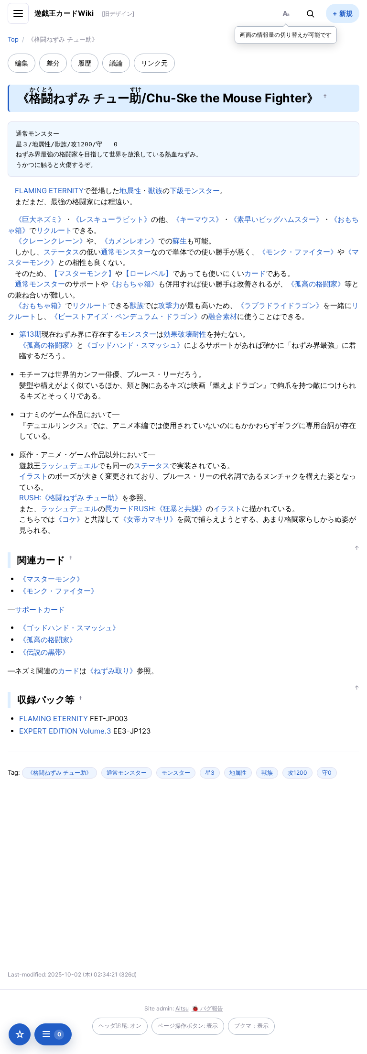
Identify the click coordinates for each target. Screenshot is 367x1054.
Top (13, 39)
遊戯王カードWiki (64, 13)
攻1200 (297, 772)
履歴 (84, 63)
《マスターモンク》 (51, 578)
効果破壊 (177, 334)
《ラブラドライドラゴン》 (280, 305)
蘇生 (180, 240)
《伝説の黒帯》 (44, 652)
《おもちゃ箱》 (133, 283)
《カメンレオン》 (129, 240)
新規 (346, 13)
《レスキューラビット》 (111, 219)
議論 (116, 63)
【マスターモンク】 (83, 273)
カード (255, 273)
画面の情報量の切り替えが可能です (286, 34)
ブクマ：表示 (251, 1025)
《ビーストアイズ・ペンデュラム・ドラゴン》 (126, 316)
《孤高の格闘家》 (316, 283)
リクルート (54, 230)
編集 (21, 63)
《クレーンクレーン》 (50, 240)
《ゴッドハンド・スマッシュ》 (134, 345)
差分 (53, 63)
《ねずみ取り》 (111, 670)
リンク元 (154, 63)
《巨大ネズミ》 (40, 219)
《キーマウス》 (198, 219)
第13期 (30, 334)
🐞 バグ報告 (207, 1008)
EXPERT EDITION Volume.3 (65, 731)
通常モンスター (126, 251)
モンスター (138, 334)
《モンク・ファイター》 (298, 251)
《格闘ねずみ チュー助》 (59, 772)
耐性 (199, 334)
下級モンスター (195, 190)
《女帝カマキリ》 (148, 519)
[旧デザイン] (118, 13)
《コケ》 (69, 519)
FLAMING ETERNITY (49, 190)
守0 (327, 772)
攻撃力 (169, 305)
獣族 (155, 190)
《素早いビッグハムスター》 (276, 219)
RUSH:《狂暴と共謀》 (170, 508)
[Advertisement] (99, 878)
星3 (210, 772)
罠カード (119, 508)
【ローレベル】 (147, 273)
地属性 (130, 190)
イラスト (33, 476)
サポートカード (40, 609)
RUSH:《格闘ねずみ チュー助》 (70, 497)
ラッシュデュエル (69, 465)
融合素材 (222, 316)
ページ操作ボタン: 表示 (188, 1025)
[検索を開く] (310, 13)
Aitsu (182, 1008)
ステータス (61, 251)
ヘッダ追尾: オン (119, 1025)
